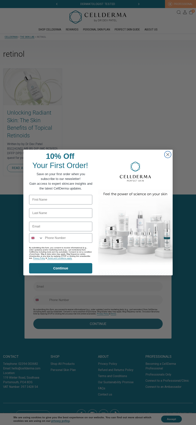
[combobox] (36, 238)
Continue (60, 268)
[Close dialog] (167, 154)
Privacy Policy (39, 258)
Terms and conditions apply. (59, 258)
